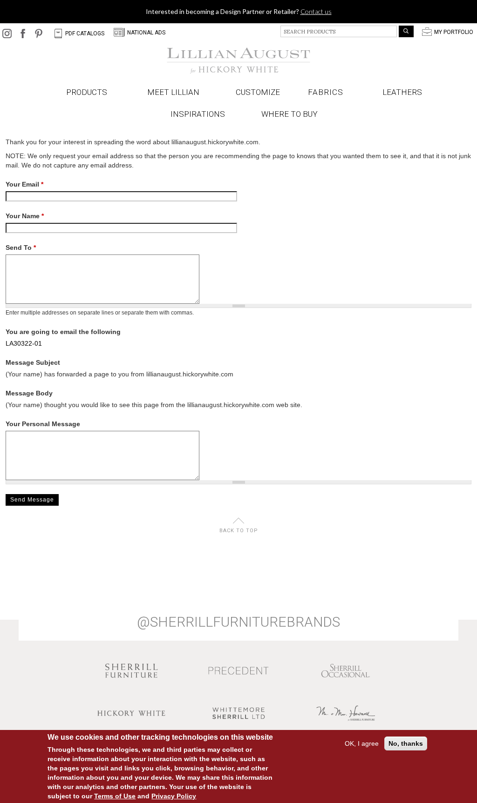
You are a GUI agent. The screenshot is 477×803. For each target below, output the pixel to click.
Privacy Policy (173, 796)
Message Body (29, 393)
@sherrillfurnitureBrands (238, 622)
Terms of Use (115, 796)
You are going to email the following (63, 331)
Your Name (25, 216)
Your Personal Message (43, 424)
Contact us (316, 11)
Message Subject (33, 362)
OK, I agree (362, 743)
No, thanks (405, 743)
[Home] (238, 60)
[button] (327, 92)
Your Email (24, 184)
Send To (21, 247)
